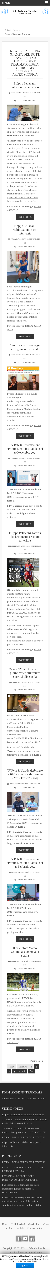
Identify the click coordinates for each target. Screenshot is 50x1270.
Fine (31, 1071)
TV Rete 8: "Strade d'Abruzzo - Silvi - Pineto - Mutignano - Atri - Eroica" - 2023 (25, 774)
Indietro (22, 1066)
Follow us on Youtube (25, 1239)
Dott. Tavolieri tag (26, 100)
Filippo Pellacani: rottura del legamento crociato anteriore (25, 536)
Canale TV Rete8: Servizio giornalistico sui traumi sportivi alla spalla (25, 672)
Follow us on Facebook (19, 1239)
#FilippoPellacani (27, 124)
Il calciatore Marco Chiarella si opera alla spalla (25, 951)
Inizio (11, 1066)
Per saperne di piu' (28, 1261)
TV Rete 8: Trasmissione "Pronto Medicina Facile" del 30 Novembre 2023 (25, 448)
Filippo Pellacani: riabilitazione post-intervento (25, 229)
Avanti (22, 1071)
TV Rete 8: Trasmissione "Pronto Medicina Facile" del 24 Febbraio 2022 (25, 862)
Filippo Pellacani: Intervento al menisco (25, 85)
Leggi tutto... (25, 217)
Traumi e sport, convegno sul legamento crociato (25, 347)
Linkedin (32, 1239)
